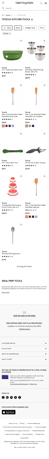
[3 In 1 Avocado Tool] (13, 144)
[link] (13, 71)
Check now (33, 384)
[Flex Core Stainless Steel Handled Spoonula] (13, 96)
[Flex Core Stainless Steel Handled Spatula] (36, 187)
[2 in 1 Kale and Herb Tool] (13, 51)
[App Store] (8, 412)
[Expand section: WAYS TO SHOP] (24, 359)
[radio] (3, 125)
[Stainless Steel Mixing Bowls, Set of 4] (36, 51)
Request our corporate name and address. (24, 443)
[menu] (3, 2)
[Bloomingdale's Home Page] (24, 3)
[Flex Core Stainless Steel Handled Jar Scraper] (36, 96)
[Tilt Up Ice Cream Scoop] (36, 144)
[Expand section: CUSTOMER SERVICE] (24, 343)
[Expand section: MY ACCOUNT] (24, 348)
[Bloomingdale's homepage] (3, 15)
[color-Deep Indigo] (10, 126)
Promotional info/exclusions (19, 384)
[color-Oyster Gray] (13, 126)
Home (8, 15)
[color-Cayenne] (6, 126)
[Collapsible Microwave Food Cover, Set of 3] (13, 187)
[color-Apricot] (3, 126)
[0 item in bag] (45, 3)
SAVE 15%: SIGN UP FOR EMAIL (24, 316)
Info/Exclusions (24, 329)
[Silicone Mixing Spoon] (13, 235)
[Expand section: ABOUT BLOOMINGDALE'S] (24, 354)
